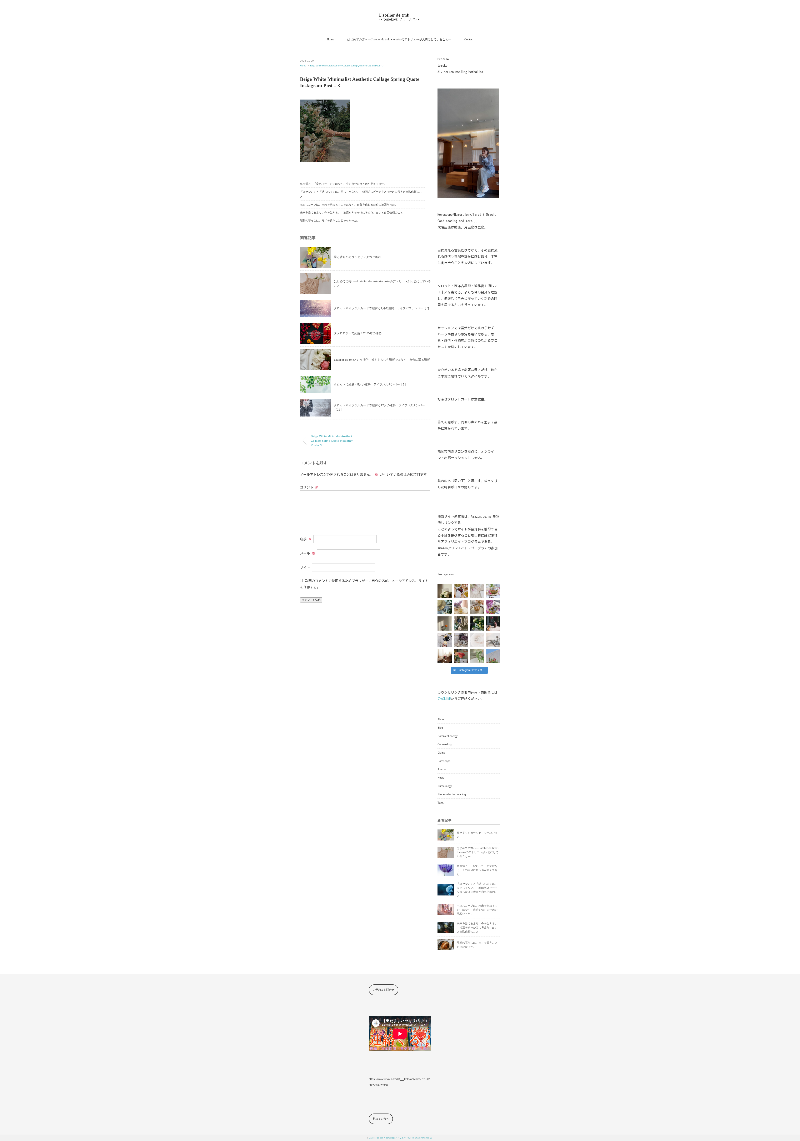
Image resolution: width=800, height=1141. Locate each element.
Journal (442, 769)
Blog (440, 727)
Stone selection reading (452, 794)
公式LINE (444, 698)
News (441, 777)
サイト (305, 567)
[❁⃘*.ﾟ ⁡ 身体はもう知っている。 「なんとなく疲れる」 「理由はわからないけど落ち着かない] (461, 656)
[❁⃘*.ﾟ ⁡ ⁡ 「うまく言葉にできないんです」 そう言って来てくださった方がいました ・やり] (493, 656)
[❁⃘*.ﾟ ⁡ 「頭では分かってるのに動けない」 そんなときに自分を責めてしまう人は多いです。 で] (477, 623)
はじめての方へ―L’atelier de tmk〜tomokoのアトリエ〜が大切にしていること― (399, 39)
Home (330, 39)
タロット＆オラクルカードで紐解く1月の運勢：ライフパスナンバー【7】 (382, 308)
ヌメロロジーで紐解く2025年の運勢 (357, 333)
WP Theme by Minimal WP (420, 1138)
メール (307, 553)
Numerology (445, 786)
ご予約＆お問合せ (383, 989)
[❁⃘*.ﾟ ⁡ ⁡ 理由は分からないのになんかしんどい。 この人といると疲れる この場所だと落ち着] (445, 656)
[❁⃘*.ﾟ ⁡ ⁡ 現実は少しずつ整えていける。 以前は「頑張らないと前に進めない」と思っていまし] (461, 607)
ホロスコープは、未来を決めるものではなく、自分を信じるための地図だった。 (349, 204)
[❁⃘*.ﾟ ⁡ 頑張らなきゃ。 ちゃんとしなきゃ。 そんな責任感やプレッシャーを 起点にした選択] (493, 623)
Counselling (444, 744)
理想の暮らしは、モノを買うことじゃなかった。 (330, 220)
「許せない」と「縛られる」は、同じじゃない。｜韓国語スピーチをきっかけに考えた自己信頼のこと (361, 194)
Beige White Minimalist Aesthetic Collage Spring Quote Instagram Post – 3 (347, 65)
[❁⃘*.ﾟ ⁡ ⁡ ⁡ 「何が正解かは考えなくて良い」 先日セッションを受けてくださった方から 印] (477, 640)
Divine (441, 752)
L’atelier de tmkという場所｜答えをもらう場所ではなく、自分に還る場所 (382, 359)
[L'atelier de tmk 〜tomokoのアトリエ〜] (400, 15)
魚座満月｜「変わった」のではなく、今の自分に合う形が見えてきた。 (343, 183)
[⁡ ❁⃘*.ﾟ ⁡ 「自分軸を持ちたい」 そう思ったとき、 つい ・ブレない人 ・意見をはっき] (445, 591)
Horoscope (444, 761)
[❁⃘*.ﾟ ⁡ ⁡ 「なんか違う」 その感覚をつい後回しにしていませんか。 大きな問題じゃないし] (493, 591)
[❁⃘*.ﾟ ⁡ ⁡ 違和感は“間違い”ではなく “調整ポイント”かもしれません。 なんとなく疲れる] (461, 623)
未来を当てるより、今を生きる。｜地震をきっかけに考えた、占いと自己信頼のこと (351, 212)
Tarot (441, 802)
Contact (468, 39)
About (441, 719)
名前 (306, 539)
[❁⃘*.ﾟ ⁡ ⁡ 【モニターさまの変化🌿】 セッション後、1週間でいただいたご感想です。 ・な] (477, 591)
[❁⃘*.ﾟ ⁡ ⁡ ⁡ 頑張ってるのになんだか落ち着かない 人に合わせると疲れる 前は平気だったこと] (461, 640)
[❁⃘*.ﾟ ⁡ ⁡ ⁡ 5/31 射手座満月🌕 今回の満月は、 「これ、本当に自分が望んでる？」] (445, 607)
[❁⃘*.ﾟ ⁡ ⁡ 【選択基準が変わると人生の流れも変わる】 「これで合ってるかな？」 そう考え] (461, 591)
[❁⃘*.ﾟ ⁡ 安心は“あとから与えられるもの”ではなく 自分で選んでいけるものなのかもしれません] (493, 607)
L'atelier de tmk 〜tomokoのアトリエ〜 (387, 1138)
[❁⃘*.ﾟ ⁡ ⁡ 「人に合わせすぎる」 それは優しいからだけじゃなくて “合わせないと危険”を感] (445, 623)
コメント (309, 487)
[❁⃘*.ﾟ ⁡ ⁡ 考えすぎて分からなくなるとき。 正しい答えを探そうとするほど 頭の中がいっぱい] (477, 656)
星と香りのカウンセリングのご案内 (357, 257)
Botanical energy (448, 736)
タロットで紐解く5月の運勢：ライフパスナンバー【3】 (370, 384)
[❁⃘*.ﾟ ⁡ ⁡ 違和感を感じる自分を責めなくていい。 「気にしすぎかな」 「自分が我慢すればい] (493, 640)
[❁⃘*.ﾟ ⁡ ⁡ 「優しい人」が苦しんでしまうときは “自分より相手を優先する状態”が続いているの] (445, 640)
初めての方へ (381, 1118)
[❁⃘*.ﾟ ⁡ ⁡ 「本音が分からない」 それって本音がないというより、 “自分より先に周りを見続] (477, 607)
